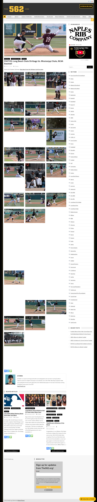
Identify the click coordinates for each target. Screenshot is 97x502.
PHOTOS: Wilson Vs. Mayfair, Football (79, 347)
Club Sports (73, 127)
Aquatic (72, 82)
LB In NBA (73, 196)
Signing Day (73, 251)
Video (90, 16)
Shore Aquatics (74, 248)
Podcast (72, 231)
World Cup (73, 316)
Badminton (73, 95)
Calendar (73, 114)
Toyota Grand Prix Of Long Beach (78, 293)
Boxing (72, 108)
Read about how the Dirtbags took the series (31, 69)
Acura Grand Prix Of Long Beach (78, 75)
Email (37, 471)
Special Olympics (74, 264)
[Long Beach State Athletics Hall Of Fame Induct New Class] (35, 400)
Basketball (61, 408)
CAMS (72, 118)
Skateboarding (74, 254)
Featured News (74, 157)
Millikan (60, 414)
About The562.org (59, 16)
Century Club (73, 121)
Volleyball (73, 306)
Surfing (72, 277)
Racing (72, 235)
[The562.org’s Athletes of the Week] (56, 400)
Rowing (72, 238)
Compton (73, 134)
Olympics (73, 225)
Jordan (72, 183)
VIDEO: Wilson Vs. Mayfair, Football (78, 337)
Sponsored (73, 267)
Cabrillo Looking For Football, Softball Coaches (59, 451)
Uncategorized (74, 299)
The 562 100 (50, 16)
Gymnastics (73, 166)
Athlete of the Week (52, 408)
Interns (72, 179)
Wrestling (73, 319)
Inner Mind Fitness (75, 176)
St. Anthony (56, 417)
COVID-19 (73, 137)
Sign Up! (48, 487)
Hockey (72, 173)
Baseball (7, 59)
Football (72, 160)
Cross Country (74, 140)
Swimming (73, 280)
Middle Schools (74, 212)
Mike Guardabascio (50, 428)
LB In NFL (73, 199)
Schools (9, 16)
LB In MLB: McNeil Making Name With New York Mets (13, 414)
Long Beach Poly (51, 411)
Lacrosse (73, 186)
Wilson (6, 411)
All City (72, 79)
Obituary (72, 222)
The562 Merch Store (39, 16)
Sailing (72, 244)
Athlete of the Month (75, 85)
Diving (72, 144)
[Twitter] (8, 371)
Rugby (72, 241)
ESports (72, 153)
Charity (72, 124)
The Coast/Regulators (75, 286)
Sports (16, 16)
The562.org (73, 290)
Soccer (49, 417)
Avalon (72, 92)
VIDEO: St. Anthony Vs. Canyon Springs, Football (81, 340)
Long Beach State (16, 59)
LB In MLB (73, 192)
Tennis (72, 283)
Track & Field (73, 296)
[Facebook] (5, 371)
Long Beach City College (76, 202)
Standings (73, 273)
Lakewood (73, 189)
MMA (72, 218)
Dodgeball (73, 147)
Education (73, 150)
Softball (72, 261)
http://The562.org (21, 386)
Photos (84, 16)
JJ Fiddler (16, 66)
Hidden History (74, 170)
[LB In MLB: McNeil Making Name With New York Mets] (14, 400)
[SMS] (10, 371)
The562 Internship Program (73, 16)
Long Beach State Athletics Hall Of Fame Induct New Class (35, 411)
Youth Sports (73, 322)
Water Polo (50, 421)
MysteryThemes (21, 500)
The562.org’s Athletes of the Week (55, 424)
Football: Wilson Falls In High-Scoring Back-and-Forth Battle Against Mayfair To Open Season (81, 333)
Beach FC (73, 105)
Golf (71, 163)
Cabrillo (72, 111)
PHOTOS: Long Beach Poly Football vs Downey (81, 343)
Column (72, 131)
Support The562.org (27, 16)
